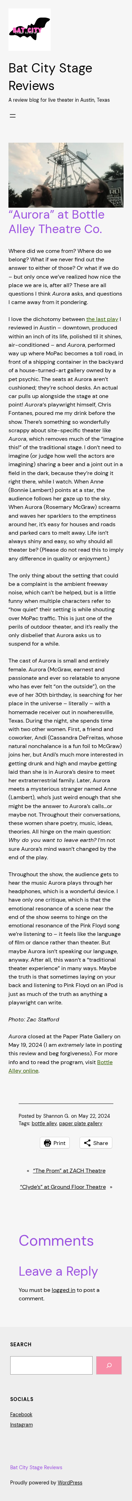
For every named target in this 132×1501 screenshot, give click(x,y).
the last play (102, 319)
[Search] (109, 1365)
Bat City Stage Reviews (36, 1467)
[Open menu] (12, 116)
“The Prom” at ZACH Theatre (69, 1170)
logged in (63, 1290)
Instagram (21, 1425)
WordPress (70, 1482)
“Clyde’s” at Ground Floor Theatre (63, 1187)
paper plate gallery (80, 1123)
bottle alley (44, 1123)
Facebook (21, 1414)
